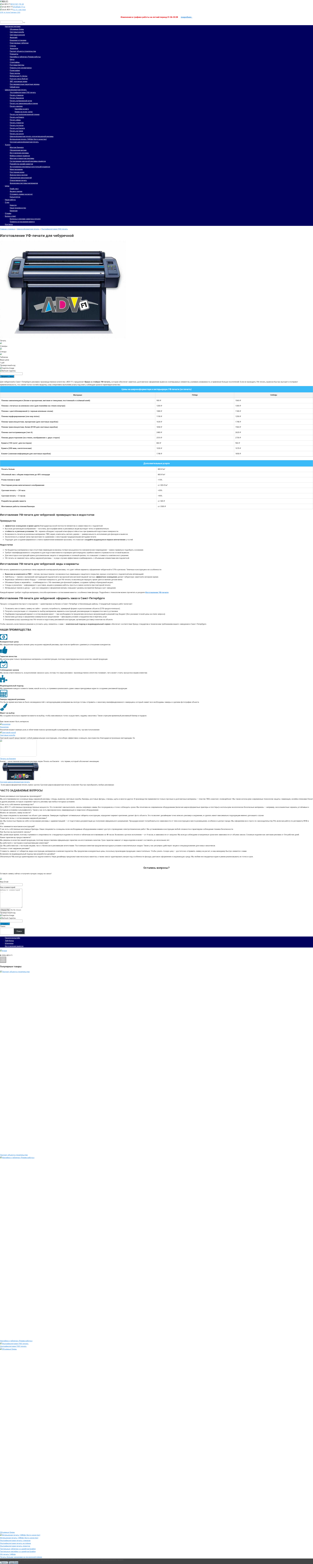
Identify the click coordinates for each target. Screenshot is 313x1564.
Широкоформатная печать (16, 90)
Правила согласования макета (22, 222)
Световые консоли (17, 35)
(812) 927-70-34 (17, 4)
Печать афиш (15, 120)
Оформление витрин (18, 150)
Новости (13, 205)
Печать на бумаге (17, 117)
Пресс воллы (15, 73)
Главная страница (7, 229)
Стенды (13, 46)
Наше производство (18, 208)
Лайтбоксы (9, 941)
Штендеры (9, 943)
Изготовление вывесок (14, 946)
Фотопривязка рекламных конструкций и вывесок (30, 167)
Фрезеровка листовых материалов (24, 183)
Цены (7, 186)
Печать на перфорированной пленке (24, 114)
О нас (7, 202)
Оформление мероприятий (21, 178)
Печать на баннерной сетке (21, 101)
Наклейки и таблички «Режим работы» (25, 57)
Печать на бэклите (17, 128)
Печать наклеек (16, 106)
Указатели (14, 48)
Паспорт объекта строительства (23, 51)
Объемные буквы (17, 29)
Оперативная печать (18, 180)
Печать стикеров (16, 95)
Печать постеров (16, 125)
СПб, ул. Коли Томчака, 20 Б (10, 12)
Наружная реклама (12, 26)
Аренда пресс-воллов (19, 175)
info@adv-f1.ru (19, 7)
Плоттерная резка (17, 172)
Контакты (9, 224)
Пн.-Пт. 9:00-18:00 (19, 10)
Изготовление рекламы (19, 153)
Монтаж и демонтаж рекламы (22, 158)
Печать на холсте (17, 134)
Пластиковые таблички (19, 43)
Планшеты (14, 54)
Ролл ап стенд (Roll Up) (19, 79)
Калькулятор (15, 197)
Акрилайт (14, 37)
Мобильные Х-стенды (18, 76)
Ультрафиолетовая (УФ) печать (23, 92)
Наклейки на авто (22, 109)
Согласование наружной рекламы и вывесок (28, 161)
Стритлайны (15, 62)
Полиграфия (15, 70)
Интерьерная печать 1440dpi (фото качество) (28, 139)
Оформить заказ (7, 376)
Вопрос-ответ (10, 216)
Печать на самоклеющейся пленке (24, 103)
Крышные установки (18, 40)
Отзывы (8, 213)
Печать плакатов (17, 123)
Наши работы (10, 200)
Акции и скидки (16, 191)
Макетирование (16, 169)
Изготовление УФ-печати (156, 592)
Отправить (5, 924)
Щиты (12, 59)
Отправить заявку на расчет (21, 194)
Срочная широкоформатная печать (24, 142)
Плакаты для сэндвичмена (21, 68)
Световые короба (17, 32)
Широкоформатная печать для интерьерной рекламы (31, 136)
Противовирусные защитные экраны (24, 84)
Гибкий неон (15, 87)
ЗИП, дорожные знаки (18, 81)
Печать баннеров (17, 98)
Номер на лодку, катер (24, 112)
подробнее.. (186, 17)
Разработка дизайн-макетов (21, 164)
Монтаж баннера (17, 147)
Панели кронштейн (12, 938)
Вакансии (13, 211)
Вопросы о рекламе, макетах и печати (25, 219)
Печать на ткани (16, 131)
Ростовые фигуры (17, 65)
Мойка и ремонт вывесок (20, 156)
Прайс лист (14, 189)
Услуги (7, 145)
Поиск (2, 926)
